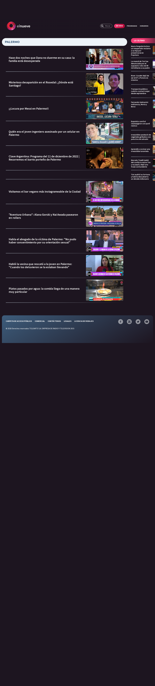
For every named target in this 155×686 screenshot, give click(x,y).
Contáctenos (54, 321)
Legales (67, 321)
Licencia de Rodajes (84, 321)
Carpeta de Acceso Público (19, 321)
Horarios (144, 26)
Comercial (40, 321)
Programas (132, 26)
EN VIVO (119, 26)
